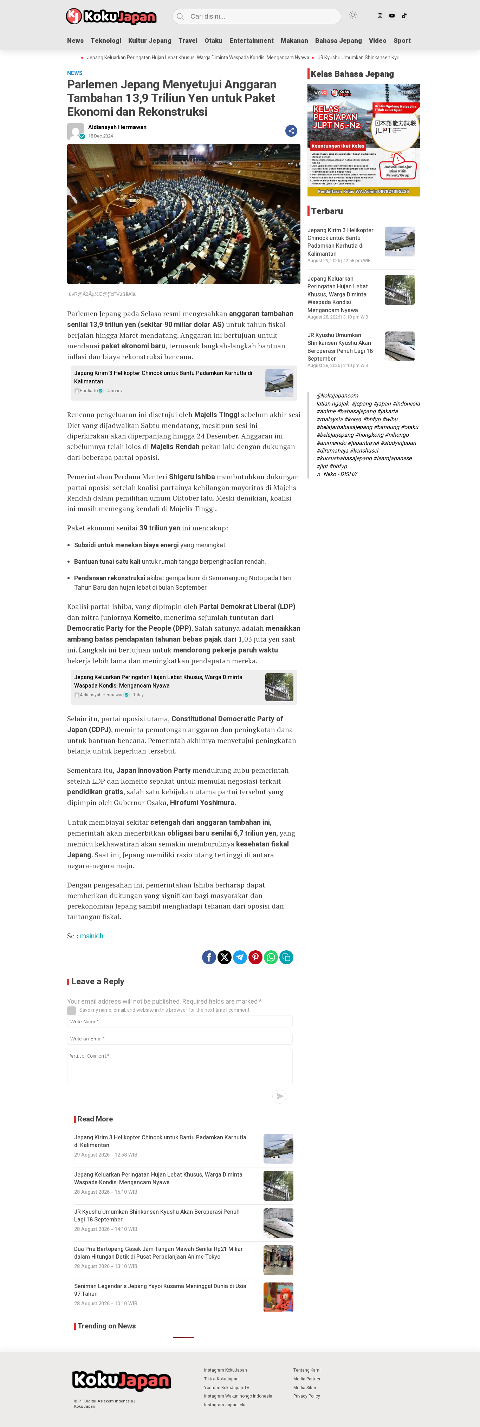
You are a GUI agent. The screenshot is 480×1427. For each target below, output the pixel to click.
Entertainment (251, 41)
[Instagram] (380, 16)
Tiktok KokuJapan (221, 1379)
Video (378, 41)
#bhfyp (372, 419)
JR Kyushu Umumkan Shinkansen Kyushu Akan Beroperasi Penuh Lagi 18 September (377, 57)
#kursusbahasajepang (344, 458)
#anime (325, 411)
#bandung (386, 427)
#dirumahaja (332, 451)
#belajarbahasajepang (344, 427)
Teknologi (106, 41)
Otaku (213, 41)
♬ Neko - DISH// (336, 474)
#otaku (409, 427)
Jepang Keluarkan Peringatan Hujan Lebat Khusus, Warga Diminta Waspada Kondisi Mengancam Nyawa (165, 57)
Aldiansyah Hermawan (117, 127)
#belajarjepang (334, 435)
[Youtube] (392, 16)
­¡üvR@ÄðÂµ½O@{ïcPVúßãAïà (101, 294)
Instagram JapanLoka (225, 1405)
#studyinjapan (398, 443)
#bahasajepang (356, 411)
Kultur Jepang (149, 41)
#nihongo (397, 435)
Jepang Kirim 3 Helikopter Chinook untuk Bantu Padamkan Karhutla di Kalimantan (163, 377)
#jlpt (321, 466)
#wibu (389, 419)
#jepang (361, 404)
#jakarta (387, 411)
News (75, 41)
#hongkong (369, 435)
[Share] (291, 131)
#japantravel (363, 443)
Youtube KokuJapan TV (226, 1388)
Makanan (294, 41)
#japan (382, 404)
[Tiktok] (404, 16)
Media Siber (304, 1388)
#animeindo (331, 443)
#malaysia (329, 419)
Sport (402, 41)
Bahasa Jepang (338, 41)
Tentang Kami (306, 1370)
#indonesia (406, 404)
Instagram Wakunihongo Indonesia (238, 1396)
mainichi (92, 936)
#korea (352, 419)
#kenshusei (364, 451)
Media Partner (306, 1379)
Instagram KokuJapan (225, 1370)
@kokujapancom (337, 395)
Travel (188, 41)
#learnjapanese (392, 458)
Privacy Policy (306, 1396)
